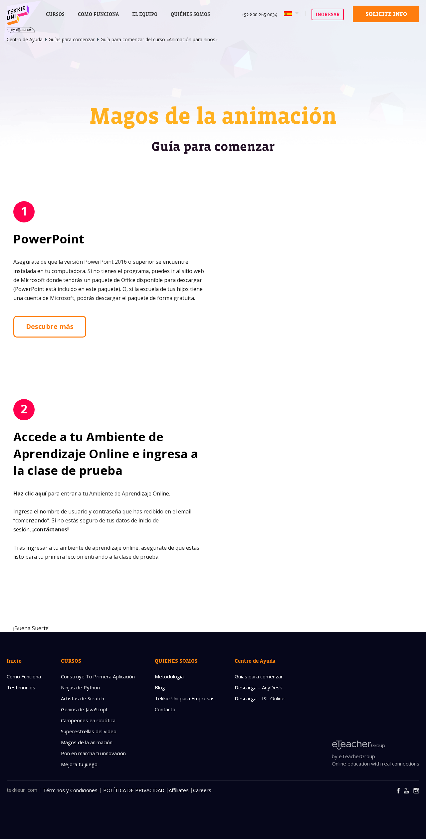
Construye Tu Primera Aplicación (98, 676)
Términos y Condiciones (70, 790)
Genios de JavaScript (84, 709)
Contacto (165, 709)
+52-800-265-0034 (259, 14)
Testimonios (21, 687)
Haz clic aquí (30, 493)
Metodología (169, 676)
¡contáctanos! (50, 529)
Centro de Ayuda (25, 39)
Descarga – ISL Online (260, 698)
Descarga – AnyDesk (258, 687)
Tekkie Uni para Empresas (185, 698)
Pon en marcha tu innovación (93, 753)
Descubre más (50, 326)
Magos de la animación (86, 742)
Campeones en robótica (88, 720)
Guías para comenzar (72, 39)
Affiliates (179, 790)
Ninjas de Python (80, 687)
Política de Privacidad (133, 790)
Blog (160, 687)
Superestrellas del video (88, 731)
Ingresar (328, 14)
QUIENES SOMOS (176, 661)
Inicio (14, 661)
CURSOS (55, 14)
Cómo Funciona (24, 676)
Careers (202, 790)
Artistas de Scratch (82, 698)
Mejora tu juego (79, 764)
